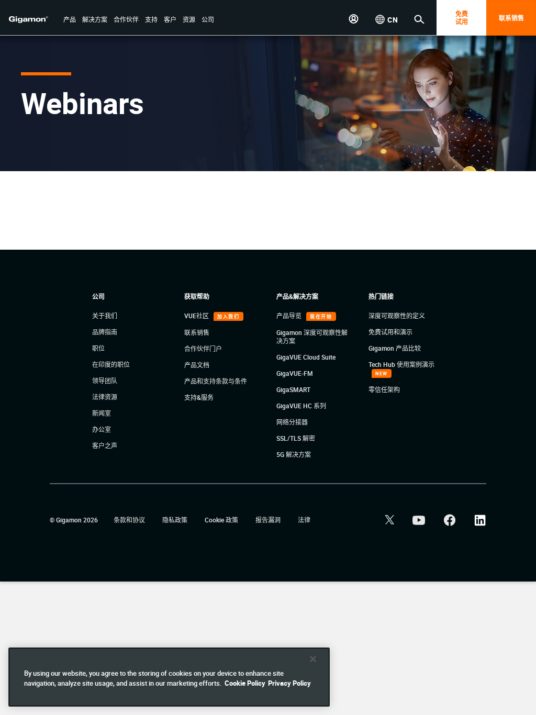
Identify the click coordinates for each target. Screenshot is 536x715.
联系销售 (511, 18)
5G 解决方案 (293, 454)
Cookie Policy (245, 683)
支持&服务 (199, 397)
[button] (69, 20)
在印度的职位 (111, 364)
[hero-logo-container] (33, 19)
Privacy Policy (289, 683)
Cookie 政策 (222, 520)
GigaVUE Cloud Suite (306, 357)
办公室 (101, 429)
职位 (98, 348)
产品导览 (289, 315)
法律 (304, 520)
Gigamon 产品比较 (394, 348)
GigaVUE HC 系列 (301, 405)
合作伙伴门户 (203, 348)
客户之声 (104, 445)
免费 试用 (461, 17)
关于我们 (104, 315)
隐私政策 (175, 520)
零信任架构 (384, 389)
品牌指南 (104, 332)
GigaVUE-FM (294, 373)
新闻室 (101, 413)
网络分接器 (292, 422)
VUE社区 (197, 315)
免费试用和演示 (390, 332)
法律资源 (104, 397)
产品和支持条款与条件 (215, 381)
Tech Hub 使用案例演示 (401, 364)
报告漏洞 (268, 520)
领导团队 (104, 380)
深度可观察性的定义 (396, 315)
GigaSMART (293, 389)
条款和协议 (130, 520)
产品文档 (196, 365)
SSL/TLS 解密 (295, 438)
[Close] (313, 659)
